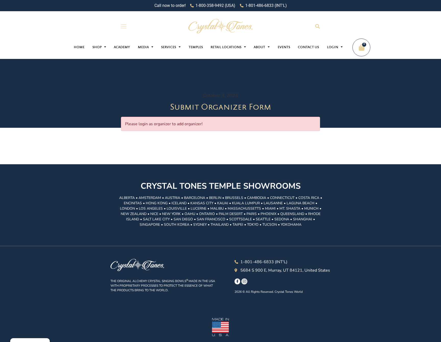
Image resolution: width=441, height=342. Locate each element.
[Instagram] (244, 281)
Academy (122, 47)
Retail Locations (226, 47)
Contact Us (308, 47)
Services (168, 47)
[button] (317, 26)
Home (79, 47)
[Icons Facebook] (237, 281)
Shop (97, 47)
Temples (196, 47)
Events (284, 47)
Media (143, 47)
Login (332, 47)
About (259, 47)
